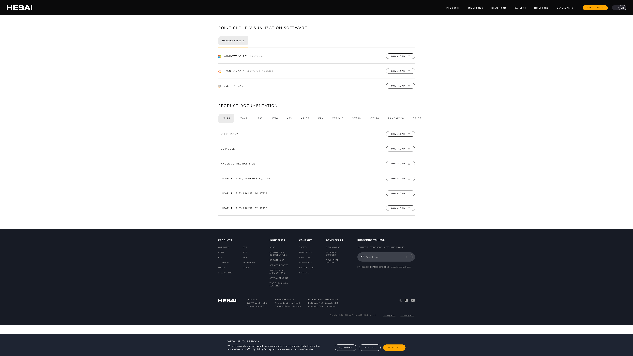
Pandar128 (396, 118)
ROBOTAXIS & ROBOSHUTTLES (278, 253)
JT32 (259, 118)
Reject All (370, 347)
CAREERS (304, 272)
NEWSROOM (305, 252)
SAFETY (303, 247)
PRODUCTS (225, 240)
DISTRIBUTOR (306, 267)
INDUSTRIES (277, 240)
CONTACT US (306, 262)
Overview (224, 247)
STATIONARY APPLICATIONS (277, 271)
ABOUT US (304, 257)
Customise (345, 347)
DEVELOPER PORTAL (332, 261)
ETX (245, 247)
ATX (289, 118)
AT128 (305, 118)
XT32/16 (338, 118)
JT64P (243, 118)
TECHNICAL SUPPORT (332, 253)
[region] (316, 345)
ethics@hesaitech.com (401, 267)
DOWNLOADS (333, 247)
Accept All (394, 347)
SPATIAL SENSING (279, 278)
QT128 (417, 118)
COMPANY (305, 240)
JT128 (226, 118)
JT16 (275, 118)
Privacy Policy (389, 315)
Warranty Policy (408, 315)
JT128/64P (223, 262)
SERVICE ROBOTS (279, 265)
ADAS (272, 247)
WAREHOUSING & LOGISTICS (279, 284)
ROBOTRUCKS (277, 260)
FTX (320, 118)
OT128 (374, 118)
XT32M (357, 118)
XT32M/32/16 (225, 272)
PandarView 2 (233, 40)
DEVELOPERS (334, 240)
